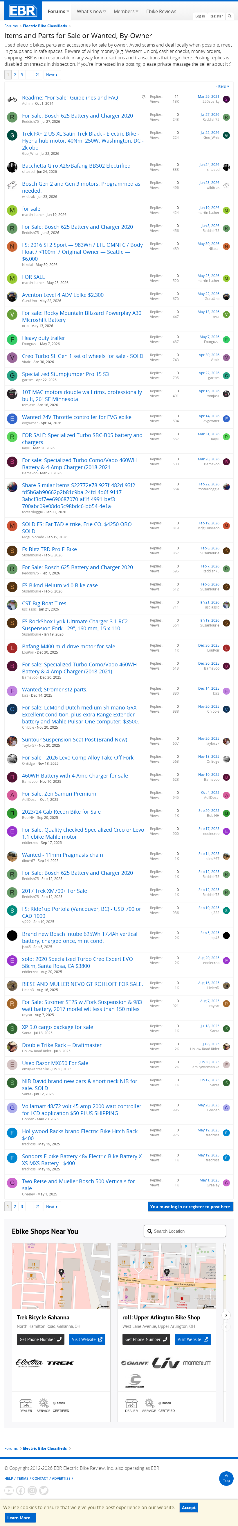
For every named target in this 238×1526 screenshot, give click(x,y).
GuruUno (29, 300)
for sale (31, 208)
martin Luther (33, 214)
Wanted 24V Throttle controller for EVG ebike (76, 417)
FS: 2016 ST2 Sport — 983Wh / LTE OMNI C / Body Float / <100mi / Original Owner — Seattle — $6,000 (82, 251)
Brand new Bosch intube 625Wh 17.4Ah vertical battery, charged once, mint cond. (80, 937)
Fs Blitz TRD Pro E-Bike (49, 549)
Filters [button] (220, 86)
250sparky (211, 101)
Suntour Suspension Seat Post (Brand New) (74, 739)
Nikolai (27, 264)
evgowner (30, 422)
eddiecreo (30, 842)
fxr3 (25, 695)
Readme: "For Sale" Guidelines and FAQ (70, 97)
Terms (22, 1478)
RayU (26, 448)
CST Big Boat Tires (44, 603)
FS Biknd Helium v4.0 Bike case (60, 585)
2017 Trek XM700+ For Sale (54, 890)
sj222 (26, 921)
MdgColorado (33, 537)
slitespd (28, 171)
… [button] (29, 74)
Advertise (61, 1478)
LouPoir (28, 652)
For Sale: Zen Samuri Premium (59, 793)
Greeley (28, 1194)
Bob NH (28, 817)
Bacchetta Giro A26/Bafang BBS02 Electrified (76, 165)
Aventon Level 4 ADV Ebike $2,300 (63, 294)
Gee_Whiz (30, 153)
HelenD (28, 989)
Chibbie (28, 727)
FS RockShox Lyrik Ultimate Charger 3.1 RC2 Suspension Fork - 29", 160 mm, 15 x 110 (75, 625)
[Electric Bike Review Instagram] (32, 1490)
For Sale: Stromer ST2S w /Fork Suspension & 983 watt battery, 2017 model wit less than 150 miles (82, 1005)
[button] (68, 11)
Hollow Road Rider (36, 1050)
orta (25, 325)
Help (8, 1478)
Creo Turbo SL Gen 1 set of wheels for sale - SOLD (82, 355)
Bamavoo (29, 473)
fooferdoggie (32, 512)
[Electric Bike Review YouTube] (9, 1490)
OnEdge (28, 763)
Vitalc (26, 361)
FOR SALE (33, 276)
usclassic (29, 609)
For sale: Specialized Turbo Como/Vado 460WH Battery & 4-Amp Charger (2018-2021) (79, 668)
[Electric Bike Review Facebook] (20, 1490)
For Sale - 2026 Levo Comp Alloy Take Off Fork (78, 757)
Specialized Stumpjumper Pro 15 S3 (65, 373)
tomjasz (28, 404)
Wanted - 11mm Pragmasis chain (62, 854)
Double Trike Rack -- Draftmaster (62, 1044)
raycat (27, 1014)
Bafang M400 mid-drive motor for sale (68, 646)
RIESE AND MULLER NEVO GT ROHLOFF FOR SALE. (82, 983)
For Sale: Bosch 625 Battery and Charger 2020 (77, 115)
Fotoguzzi (29, 343)
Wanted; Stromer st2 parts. (55, 689)
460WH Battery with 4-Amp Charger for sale (75, 775)
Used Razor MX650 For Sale (55, 1063)
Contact (40, 1478)
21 (38, 74)
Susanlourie (31, 555)
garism (27, 379)
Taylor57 (29, 745)
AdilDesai (29, 799)
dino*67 (28, 860)
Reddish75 (30, 121)
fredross (29, 1144)
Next (50, 74)
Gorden (28, 1119)
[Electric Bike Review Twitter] (43, 1490)
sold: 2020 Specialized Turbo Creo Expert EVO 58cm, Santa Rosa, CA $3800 (77, 962)
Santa (26, 1032)
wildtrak (28, 196)
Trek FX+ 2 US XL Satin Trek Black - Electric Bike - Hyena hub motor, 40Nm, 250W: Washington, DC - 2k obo (83, 140)
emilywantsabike (35, 1069)
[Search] (230, 16)
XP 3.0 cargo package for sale (57, 1026)
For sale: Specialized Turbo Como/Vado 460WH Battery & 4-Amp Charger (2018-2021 (79, 464)
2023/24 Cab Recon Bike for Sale (61, 811)
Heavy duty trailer (43, 337)
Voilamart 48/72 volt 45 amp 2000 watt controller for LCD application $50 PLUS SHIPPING (81, 1110)
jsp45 (26, 946)
